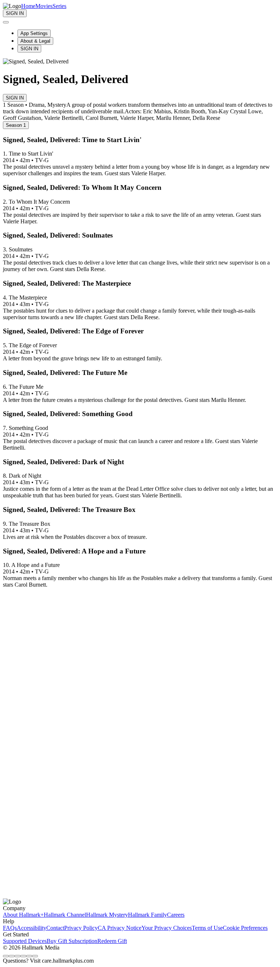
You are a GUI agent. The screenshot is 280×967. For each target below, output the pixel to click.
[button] (140, 551)
